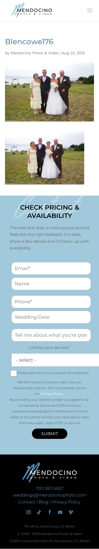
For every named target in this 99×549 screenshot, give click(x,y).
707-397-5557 (49, 488)
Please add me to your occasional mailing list (53, 373)
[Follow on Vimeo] (71, 512)
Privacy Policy (52, 394)
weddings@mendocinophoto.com (49, 495)
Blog (44, 502)
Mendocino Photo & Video (35, 53)
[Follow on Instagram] (28, 512)
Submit (49, 433)
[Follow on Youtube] (60, 512)
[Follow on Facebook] (49, 512)
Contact (26, 502)
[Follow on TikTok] (39, 512)
